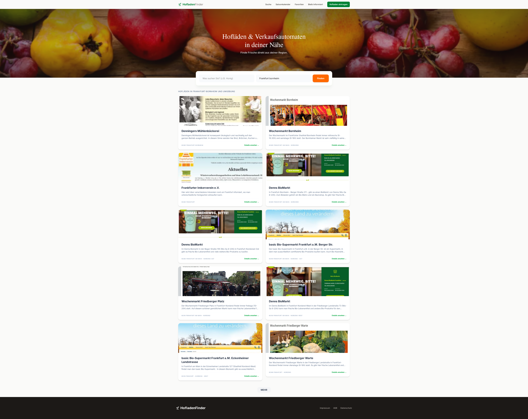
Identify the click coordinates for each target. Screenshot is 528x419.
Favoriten (299, 4)
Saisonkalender (283, 4)
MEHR (264, 389)
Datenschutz (346, 408)
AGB (335, 408)
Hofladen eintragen (338, 4)
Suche (268, 4)
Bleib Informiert (315, 4)
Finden (320, 78)
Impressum (325, 408)
